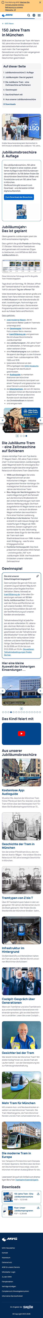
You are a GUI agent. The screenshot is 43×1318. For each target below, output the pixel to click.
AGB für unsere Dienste (11, 1267)
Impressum (6, 1257)
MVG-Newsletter (8, 1248)
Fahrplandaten (7, 1281)
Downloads (10, 104)
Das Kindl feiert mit (14, 94)
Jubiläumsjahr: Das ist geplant (19, 77)
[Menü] (39, 15)
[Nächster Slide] (40, 420)
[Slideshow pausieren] (17, 436)
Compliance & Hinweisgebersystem (15, 1291)
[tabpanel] (21, 420)
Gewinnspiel (11, 89)
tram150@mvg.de (12, 594)
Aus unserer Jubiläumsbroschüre (20, 99)
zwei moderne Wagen (16, 319)
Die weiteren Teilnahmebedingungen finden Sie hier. (19, 652)
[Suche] (29, 15)
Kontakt (5, 1253)
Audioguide (15, 374)
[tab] (21, 436)
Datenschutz (7, 1262)
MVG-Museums (31, 366)
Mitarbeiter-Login (8, 1272)
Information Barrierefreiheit (12, 1296)
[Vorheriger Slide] (3, 420)
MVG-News (9, 23)
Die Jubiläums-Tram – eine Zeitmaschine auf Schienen (18, 83)
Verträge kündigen (9, 1286)
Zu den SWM (7, 1277)
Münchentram (16, 389)
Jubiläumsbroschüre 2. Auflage (19, 72)
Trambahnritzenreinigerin (26, 1179)
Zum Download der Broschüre (18, 197)
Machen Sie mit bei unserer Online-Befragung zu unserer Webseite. (17, 6)
